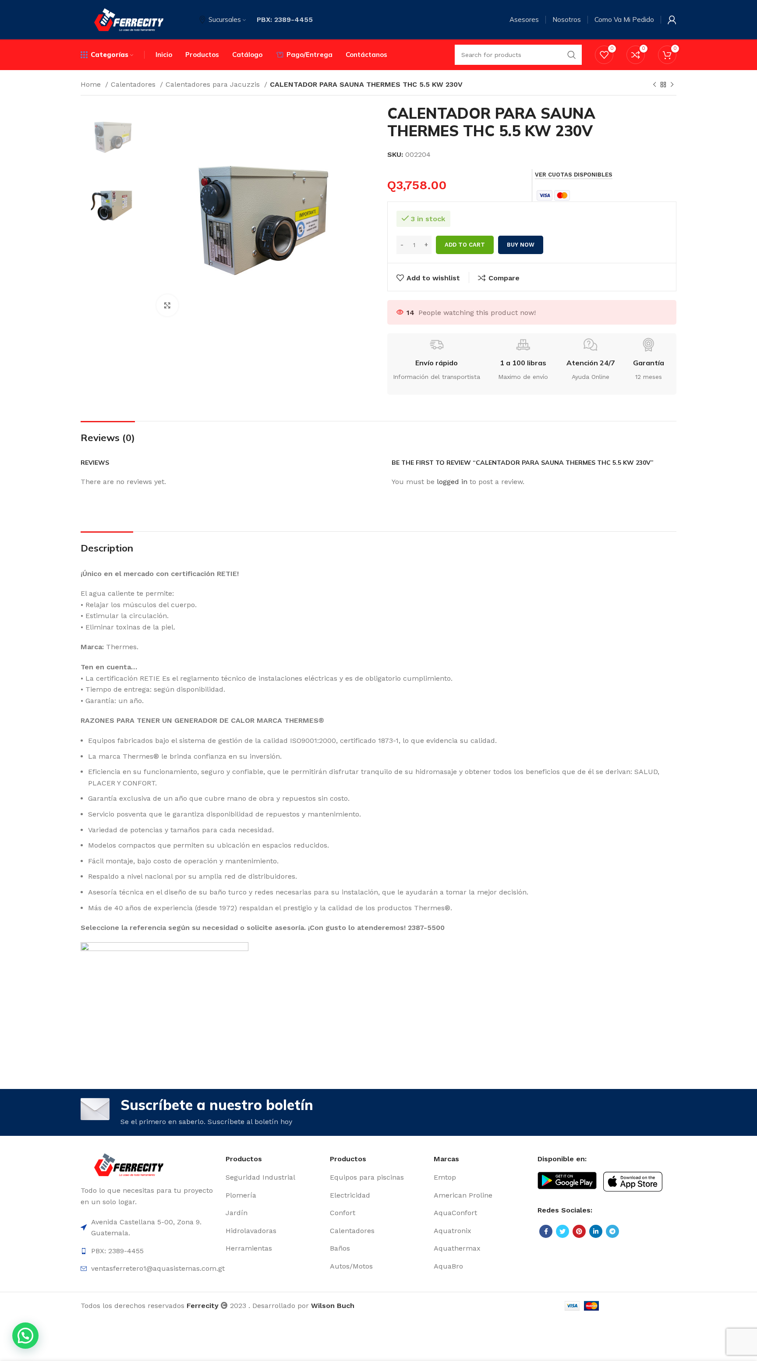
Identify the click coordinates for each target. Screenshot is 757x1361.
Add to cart (465, 244)
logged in (452, 481)
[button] (25, 1335)
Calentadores (134, 84)
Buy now (520, 244)
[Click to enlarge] (167, 305)
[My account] (672, 19)
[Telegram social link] (612, 1231)
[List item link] (273, 1177)
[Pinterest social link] (579, 1231)
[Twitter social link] (562, 1231)
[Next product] (672, 85)
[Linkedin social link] (595, 1231)
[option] (112, 135)
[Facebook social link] (545, 1231)
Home (92, 84)
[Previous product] (654, 85)
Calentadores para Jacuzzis (214, 84)
